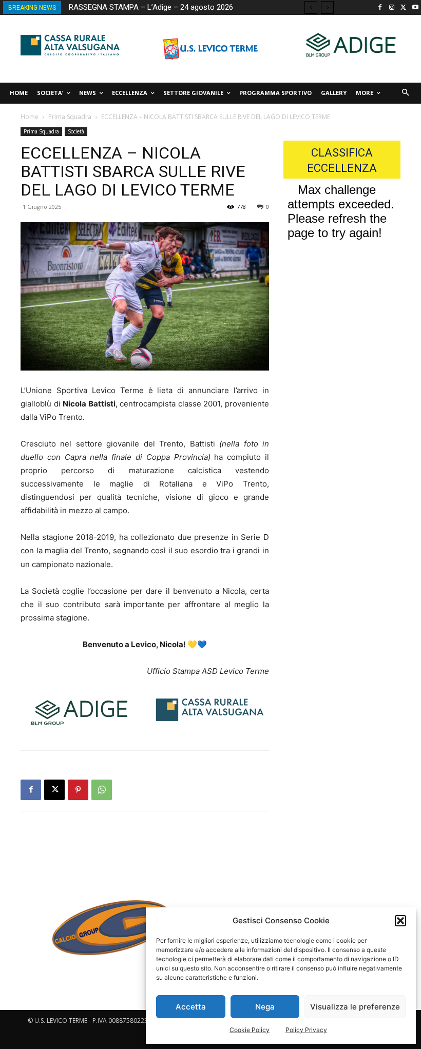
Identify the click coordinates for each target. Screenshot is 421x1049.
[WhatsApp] (101, 790)
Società (76, 131)
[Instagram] (392, 8)
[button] (400, 921)
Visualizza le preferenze (355, 1007)
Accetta (191, 1007)
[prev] (310, 7)
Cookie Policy (249, 1030)
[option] (108, 933)
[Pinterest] (78, 790)
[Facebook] (380, 8)
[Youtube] (415, 8)
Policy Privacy (306, 1030)
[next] (327, 7)
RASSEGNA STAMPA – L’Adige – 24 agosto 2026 (151, 7)
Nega (265, 1007)
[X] (403, 8)
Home (30, 116)
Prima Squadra (69, 116)
